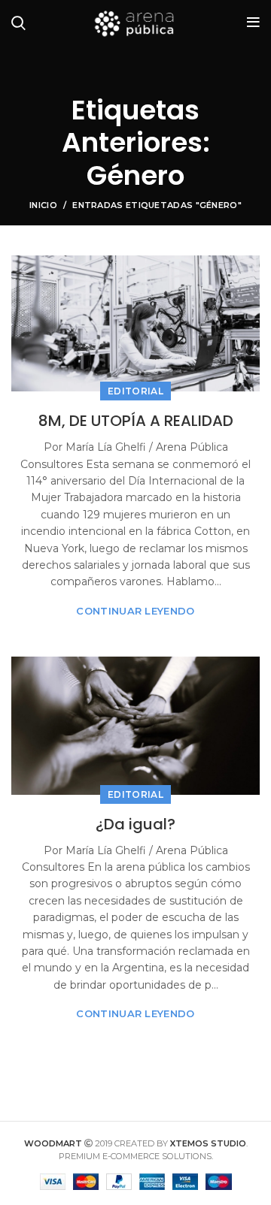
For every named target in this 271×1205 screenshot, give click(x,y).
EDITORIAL (135, 391)
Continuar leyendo (135, 611)
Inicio (43, 205)
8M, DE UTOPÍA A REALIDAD (135, 420)
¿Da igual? (135, 824)
